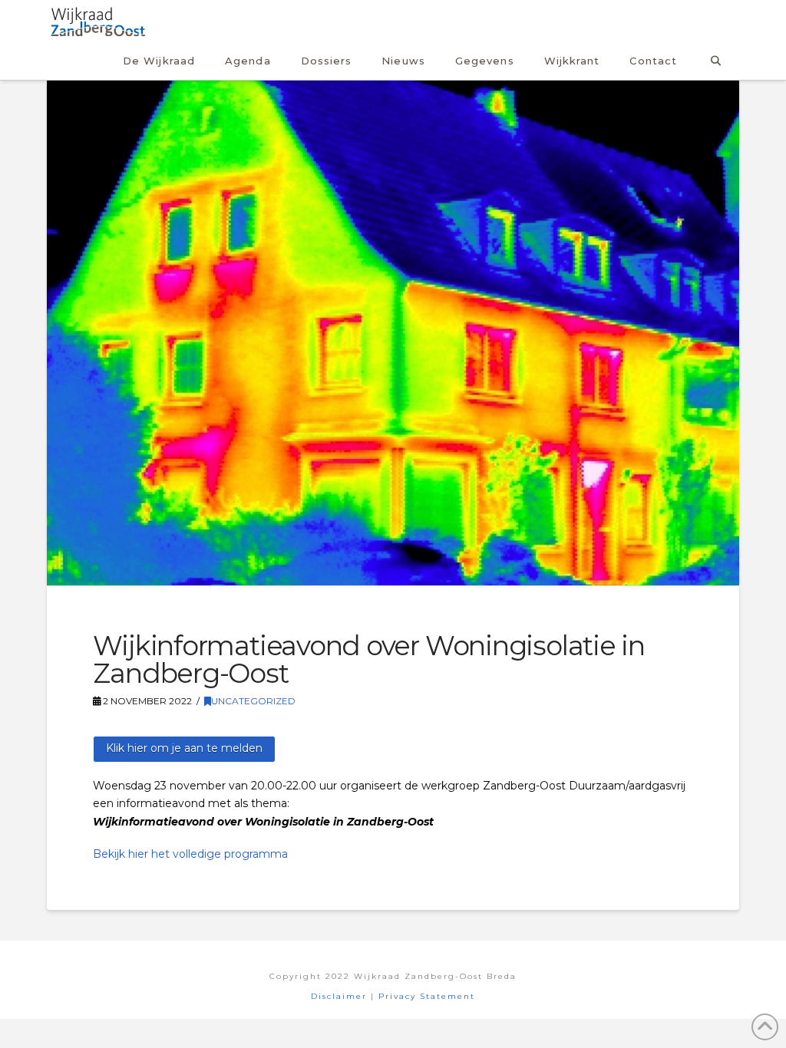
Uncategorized (253, 701)
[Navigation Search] (715, 59)
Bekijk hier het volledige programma (190, 854)
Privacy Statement (426, 996)
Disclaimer (339, 996)
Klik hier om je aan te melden (184, 748)
